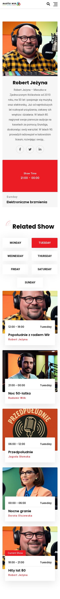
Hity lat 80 (17, 570)
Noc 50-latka (19, 393)
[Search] (48, 4)
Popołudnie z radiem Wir (29, 334)
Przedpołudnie (20, 452)
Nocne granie (19, 511)
